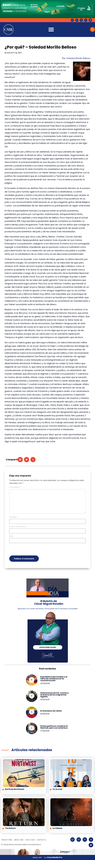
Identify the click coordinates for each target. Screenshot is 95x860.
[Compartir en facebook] (20, 459)
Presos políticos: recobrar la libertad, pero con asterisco (54, 727)
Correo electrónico (18, 526)
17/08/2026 (44, 731)
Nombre (13, 517)
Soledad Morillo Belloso (78, 58)
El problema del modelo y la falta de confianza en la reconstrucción (53, 678)
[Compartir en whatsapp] (33, 459)
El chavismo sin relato (51, 711)
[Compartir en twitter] (26, 459)
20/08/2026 (45, 683)
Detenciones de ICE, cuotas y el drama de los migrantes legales (54, 695)
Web (11, 536)
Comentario (15, 487)
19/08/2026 (44, 699)
